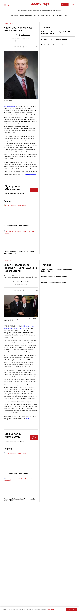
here (27, 419)
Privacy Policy (50, 609)
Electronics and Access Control (21, 15)
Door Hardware (39, 15)
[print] (37, 47)
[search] (8, 5)
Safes (66, 15)
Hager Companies (24, 35)
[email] (26, 47)
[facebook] (15, 47)
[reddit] (23, 47)
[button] (5, 5)
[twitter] (20, 47)
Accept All (71, 609)
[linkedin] (18, 47)
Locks (48, 15)
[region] (39, 610)
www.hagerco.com (30, 174)
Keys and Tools (57, 15)
